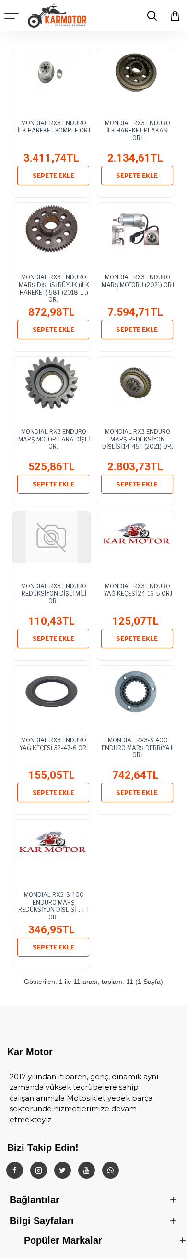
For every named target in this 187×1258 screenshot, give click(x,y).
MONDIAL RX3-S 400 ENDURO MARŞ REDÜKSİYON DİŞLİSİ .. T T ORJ (54, 903)
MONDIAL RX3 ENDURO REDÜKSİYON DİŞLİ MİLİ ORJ (53, 594)
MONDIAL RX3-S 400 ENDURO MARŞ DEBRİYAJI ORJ (138, 748)
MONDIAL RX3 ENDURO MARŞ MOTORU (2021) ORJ (138, 281)
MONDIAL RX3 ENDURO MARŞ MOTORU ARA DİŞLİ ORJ (54, 439)
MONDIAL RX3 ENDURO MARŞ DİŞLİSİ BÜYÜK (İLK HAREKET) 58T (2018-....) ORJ (54, 286)
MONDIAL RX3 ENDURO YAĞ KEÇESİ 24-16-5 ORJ (138, 590)
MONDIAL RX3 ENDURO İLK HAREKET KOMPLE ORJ (54, 127)
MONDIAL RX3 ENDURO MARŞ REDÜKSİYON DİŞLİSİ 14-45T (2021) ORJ (138, 439)
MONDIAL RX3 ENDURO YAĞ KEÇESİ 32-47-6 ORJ (54, 744)
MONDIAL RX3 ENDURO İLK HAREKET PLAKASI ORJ (137, 131)
